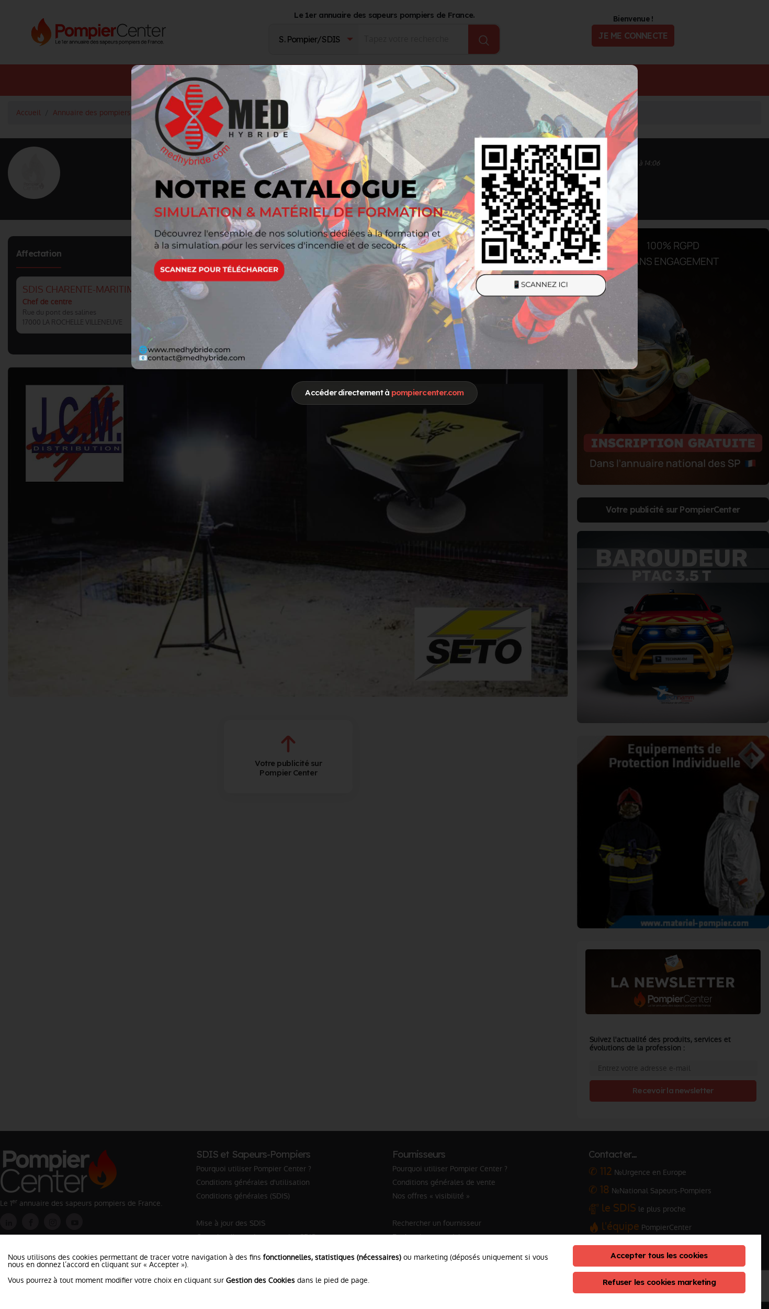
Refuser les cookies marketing (659, 1282)
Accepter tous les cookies (658, 1255)
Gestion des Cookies (260, 1280)
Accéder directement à (384, 392)
